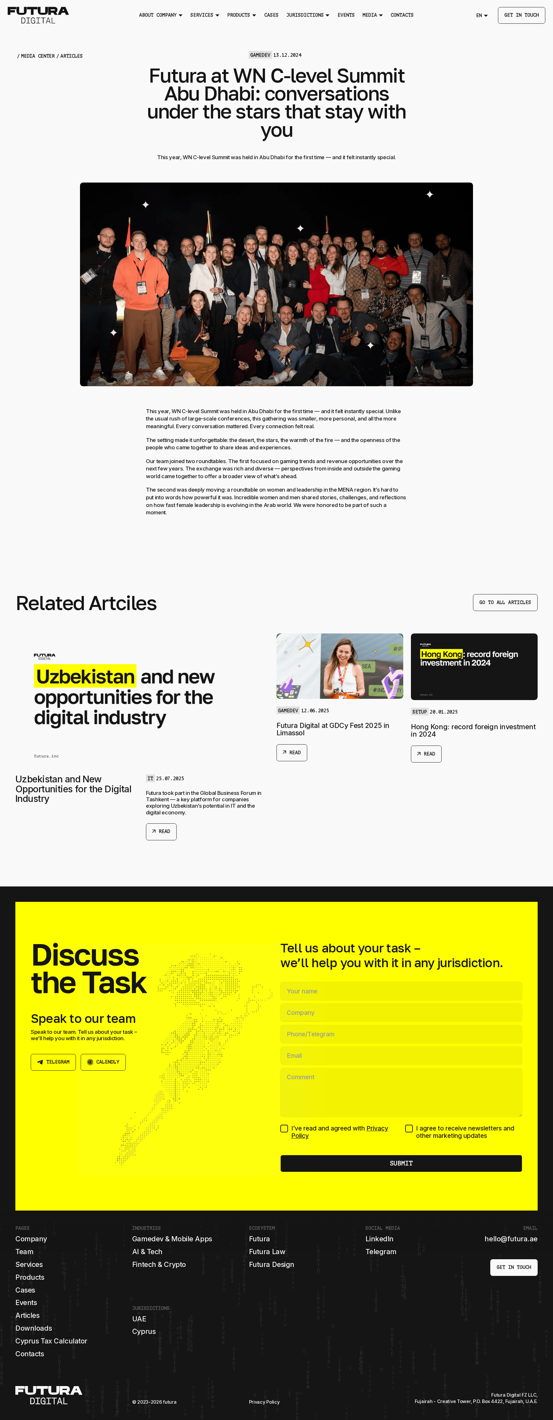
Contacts (29, 1354)
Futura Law (267, 1251)
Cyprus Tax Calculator (51, 1341)
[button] (161, 16)
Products (29, 1277)
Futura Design (271, 1264)
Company (31, 1239)
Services (29, 1264)
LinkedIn (379, 1239)
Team (24, 1251)
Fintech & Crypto (159, 1264)
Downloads (33, 1328)
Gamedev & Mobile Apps (172, 1239)
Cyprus (144, 1331)
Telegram (381, 1251)
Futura (259, 1239)
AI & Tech (147, 1251)
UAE (139, 1319)
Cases (25, 1290)
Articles (27, 1315)
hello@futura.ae (511, 1239)
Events (26, 1302)
